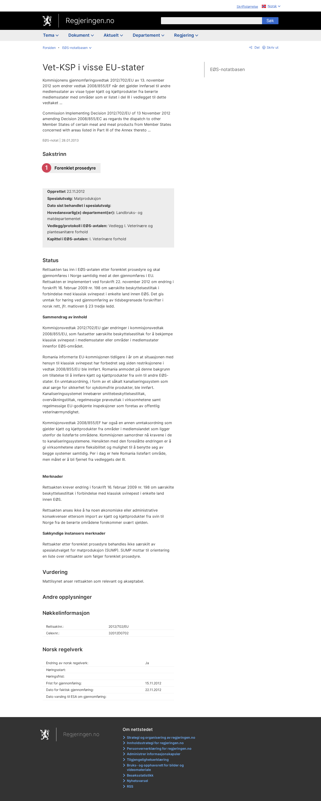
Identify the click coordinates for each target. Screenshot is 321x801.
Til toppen (111, 710)
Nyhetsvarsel (137, 781)
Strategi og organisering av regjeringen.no (161, 737)
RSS (130, 786)
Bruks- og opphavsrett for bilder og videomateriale (155, 767)
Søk (270, 20)
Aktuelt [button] (112, 35)
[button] (76, 47)
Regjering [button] (184, 35)
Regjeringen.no (90, 20)
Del (256, 47)
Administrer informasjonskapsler (153, 754)
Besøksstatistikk (140, 775)
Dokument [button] (79, 35)
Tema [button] (49, 35)
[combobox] (211, 20)
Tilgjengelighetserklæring (148, 760)
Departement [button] (147, 35)
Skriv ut (272, 47)
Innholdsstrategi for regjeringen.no (155, 743)
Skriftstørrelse (247, 6)
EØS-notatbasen (227, 69)
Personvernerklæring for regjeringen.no (159, 748)
